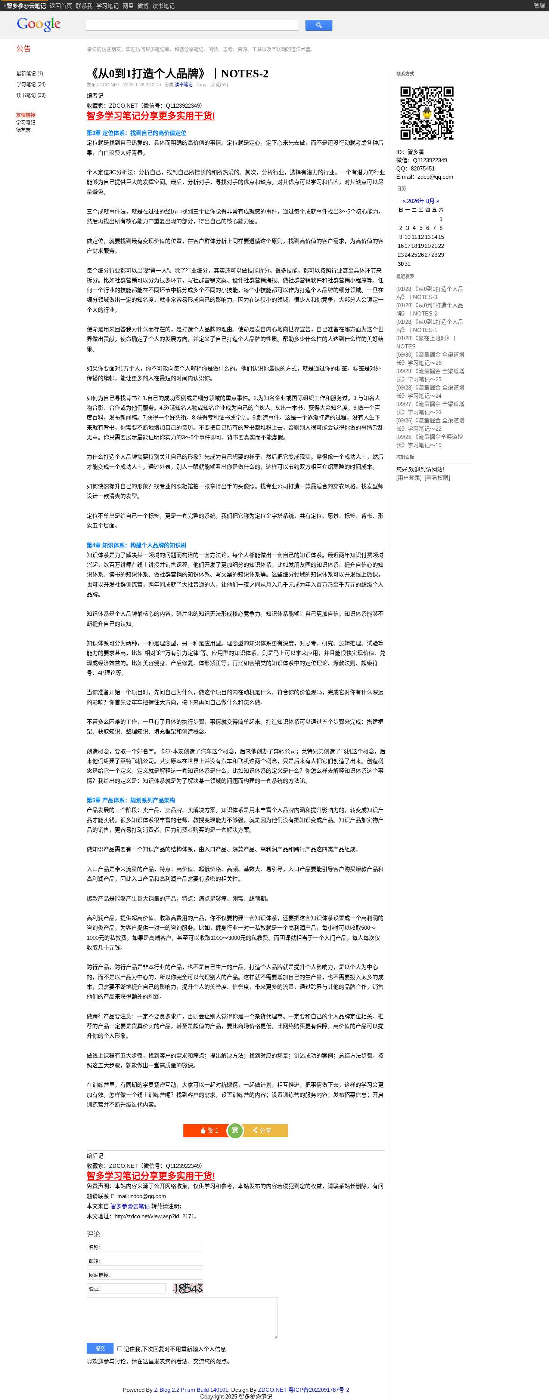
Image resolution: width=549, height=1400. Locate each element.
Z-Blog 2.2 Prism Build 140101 (191, 1390)
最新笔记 (29, 73)
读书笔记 (163, 6)
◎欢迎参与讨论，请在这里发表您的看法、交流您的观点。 (159, 1361)
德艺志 (23, 130)
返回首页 (61, 6)
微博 (143, 6)
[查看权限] (437, 477)
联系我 (84, 6)
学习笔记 (107, 6)
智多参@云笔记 (130, 1206)
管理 (539, 5)
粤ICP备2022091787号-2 (318, 1390)
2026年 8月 (421, 201)
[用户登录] (409, 477)
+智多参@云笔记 (24, 6)
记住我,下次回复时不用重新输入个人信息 (175, 1349)
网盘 (128, 6)
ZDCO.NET (272, 1390)
